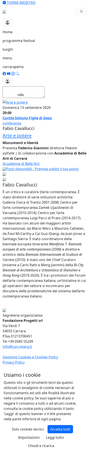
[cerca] (17, 73)
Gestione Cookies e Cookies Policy (30, 357)
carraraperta (13, 66)
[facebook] (4, 73)
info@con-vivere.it (17, 346)
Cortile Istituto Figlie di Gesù (27, 118)
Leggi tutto (55, 437)
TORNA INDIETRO (21, 2)
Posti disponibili (42, 168)
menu (7, 58)
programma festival (19, 40)
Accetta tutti (60, 429)
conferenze (12, 123)
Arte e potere (17, 135)
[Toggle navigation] (81, 11)
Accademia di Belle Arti (21, 163)
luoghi (8, 49)
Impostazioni (29, 437)
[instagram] (13, 73)
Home (8, 32)
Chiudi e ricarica (41, 445)
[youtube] (8, 73)
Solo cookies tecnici (28, 429)
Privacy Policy (14, 362)
